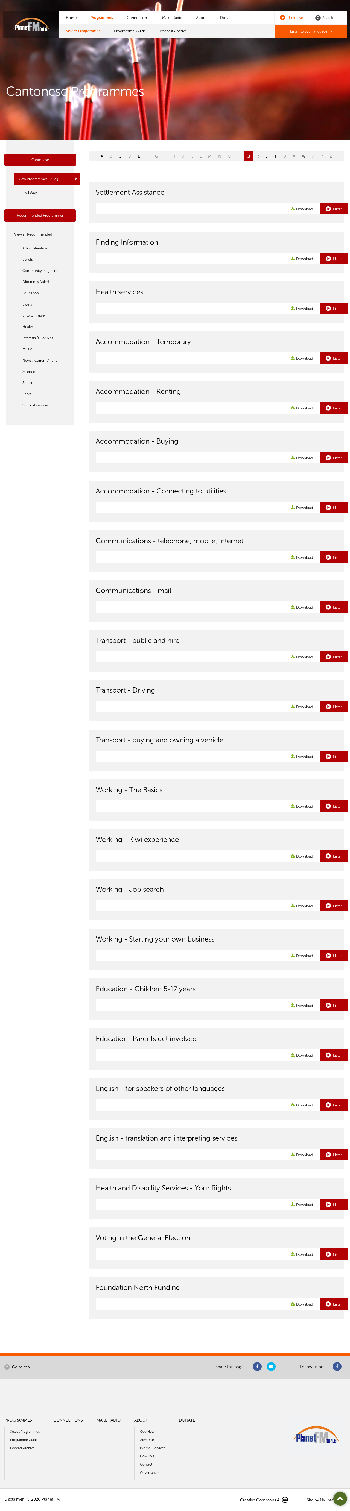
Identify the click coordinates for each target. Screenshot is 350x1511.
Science (28, 372)
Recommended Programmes (40, 215)
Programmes (102, 17)
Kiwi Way (29, 193)
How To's (147, 1456)
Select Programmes (83, 31)
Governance (149, 1473)
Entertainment (33, 315)
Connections (137, 17)
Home (71, 17)
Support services (35, 405)
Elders (27, 304)
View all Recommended (33, 234)
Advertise (147, 1440)
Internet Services (152, 1448)
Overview (147, 1431)
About (201, 17)
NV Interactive (333, 1500)
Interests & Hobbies (37, 338)
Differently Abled (35, 282)
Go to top (20, 1367)
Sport (26, 394)
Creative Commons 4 (260, 1500)
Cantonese (40, 160)
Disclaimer (14, 1499)
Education (30, 293)
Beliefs (27, 259)
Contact (146, 1464)
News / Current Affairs (39, 360)
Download (304, 209)
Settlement (31, 383)
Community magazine (40, 271)
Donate (226, 17)
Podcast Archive (173, 31)
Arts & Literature (34, 248)
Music (27, 349)
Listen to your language (309, 31)
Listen (337, 209)
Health (27, 327)
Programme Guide (130, 31)
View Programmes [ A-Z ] (38, 179)
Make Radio (172, 17)
